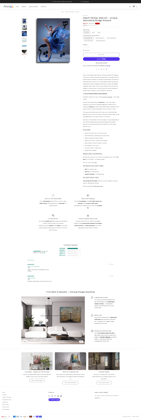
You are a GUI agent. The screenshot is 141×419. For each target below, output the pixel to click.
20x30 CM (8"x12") (88, 38)
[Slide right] (24, 56)
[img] (31, 264)
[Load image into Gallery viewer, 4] (24, 40)
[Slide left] (24, 16)
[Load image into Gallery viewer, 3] (24, 33)
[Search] (136, 6)
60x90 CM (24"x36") (88, 40)
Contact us (97, 397)
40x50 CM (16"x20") (100, 38)
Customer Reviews (33, 6)
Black (99, 32)
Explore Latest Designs (37, 380)
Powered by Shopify (127, 416)
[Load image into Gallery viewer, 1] (24, 21)
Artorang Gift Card (6, 399)
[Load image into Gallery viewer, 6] (24, 52)
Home (17, 6)
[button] (62, 248)
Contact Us (43, 6)
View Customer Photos (104, 382)
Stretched (86, 32)
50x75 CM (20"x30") (111, 38)
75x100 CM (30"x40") (100, 40)
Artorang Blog (5, 409)
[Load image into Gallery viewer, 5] (24, 46)
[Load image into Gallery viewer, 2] (24, 27)
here (95, 162)
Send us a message (107, 97)
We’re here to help (98, 186)
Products (23, 6)
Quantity (85, 44)
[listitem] (62, 1)
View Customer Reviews (70, 382)
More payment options (101, 62)
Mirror (93, 32)
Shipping (85, 25)
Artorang (85, 15)
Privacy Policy (5, 407)
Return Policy (5, 404)
